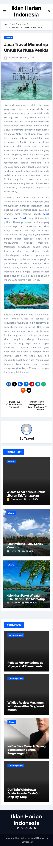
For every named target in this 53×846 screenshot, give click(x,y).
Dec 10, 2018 (31, 602)
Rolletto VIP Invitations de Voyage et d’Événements (25, 664)
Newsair (41, 838)
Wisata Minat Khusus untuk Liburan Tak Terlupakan (26, 493)
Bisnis (11, 722)
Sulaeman (15, 602)
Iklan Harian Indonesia (26, 11)
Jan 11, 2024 (32, 499)
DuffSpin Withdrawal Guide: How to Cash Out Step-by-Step (23, 793)
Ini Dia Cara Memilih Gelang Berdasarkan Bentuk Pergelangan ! (26, 749)
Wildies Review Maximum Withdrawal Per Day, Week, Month (26, 706)
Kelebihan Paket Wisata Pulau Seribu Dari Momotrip (26, 597)
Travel (15, 57)
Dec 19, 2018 (27, 551)
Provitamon (16, 499)
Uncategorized (16, 635)
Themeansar (26, 841)
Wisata (8, 37)
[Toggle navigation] (5, 11)
